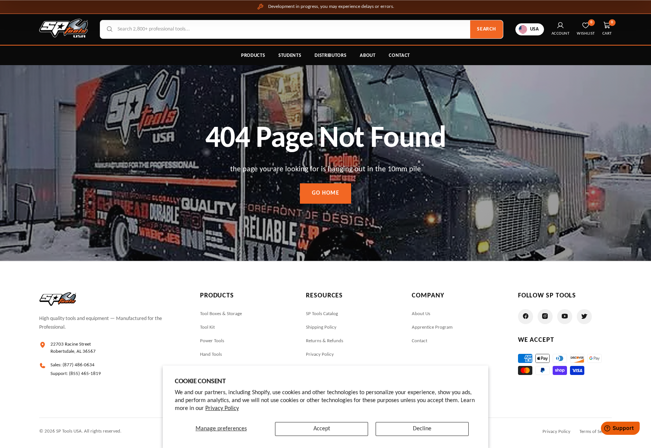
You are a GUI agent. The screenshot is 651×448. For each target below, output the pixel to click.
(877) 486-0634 (79, 365)
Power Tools (212, 340)
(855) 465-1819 (85, 373)
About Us (421, 313)
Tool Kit (207, 327)
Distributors (330, 55)
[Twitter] (584, 316)
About (367, 55)
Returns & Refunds (324, 340)
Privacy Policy (222, 408)
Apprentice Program (432, 327)
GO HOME (325, 193)
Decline (422, 429)
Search (486, 29)
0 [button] (612, 22)
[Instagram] (545, 316)
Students (289, 55)
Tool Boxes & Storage (221, 313)
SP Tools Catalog (322, 313)
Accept (321, 429)
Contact (399, 55)
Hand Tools (211, 354)
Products (253, 55)
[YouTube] (564, 316)
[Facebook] (525, 316)
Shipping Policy (321, 327)
